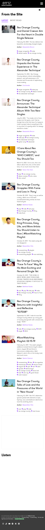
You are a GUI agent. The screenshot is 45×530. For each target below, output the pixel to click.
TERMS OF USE (31, 516)
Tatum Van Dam (27, 170)
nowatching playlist (25, 254)
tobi (20, 373)
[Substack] (15, 523)
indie (33, 51)
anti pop (31, 209)
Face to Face (38, 293)
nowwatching (23, 250)
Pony (35, 211)
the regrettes (39, 362)
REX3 (26, 331)
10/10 (39, 329)
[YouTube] (9, 523)
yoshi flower (35, 373)
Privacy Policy (25, 517)
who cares (33, 176)
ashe (38, 366)
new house (36, 411)
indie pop (35, 90)
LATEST (5, 20)
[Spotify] (12, 523)
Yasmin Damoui (27, 358)
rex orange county (35, 53)
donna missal (38, 364)
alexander (31, 142)
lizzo (31, 362)
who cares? (22, 178)
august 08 (22, 366)
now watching (38, 254)
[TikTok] (6, 523)
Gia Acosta (26, 85)
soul (20, 291)
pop (20, 174)
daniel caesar (23, 53)
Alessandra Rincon (28, 47)
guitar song (22, 142)
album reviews (37, 92)
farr (34, 366)
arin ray (25, 373)
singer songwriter (24, 51)
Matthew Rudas (27, 205)
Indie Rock (22, 213)
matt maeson (23, 375)
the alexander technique (26, 94)
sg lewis (21, 369)
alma (29, 364)
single (20, 331)
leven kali (36, 371)
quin (28, 366)
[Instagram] (3, 523)
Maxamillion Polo (27, 246)
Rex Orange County (25, 211)
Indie (24, 209)
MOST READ (16, 20)
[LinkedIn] (18, 523)
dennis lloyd (29, 369)
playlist (32, 250)
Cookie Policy (33, 517)
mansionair (22, 364)
